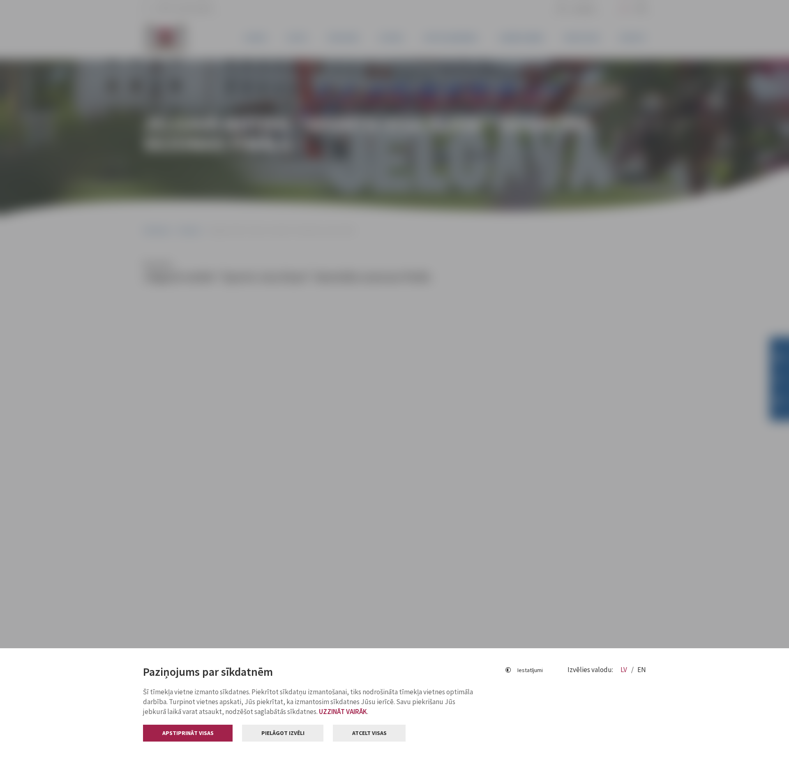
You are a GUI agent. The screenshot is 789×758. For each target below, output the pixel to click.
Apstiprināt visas (188, 733)
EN (641, 669)
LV (624, 669)
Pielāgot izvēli (283, 733)
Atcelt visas (369, 733)
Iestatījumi (530, 670)
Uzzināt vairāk (343, 711)
